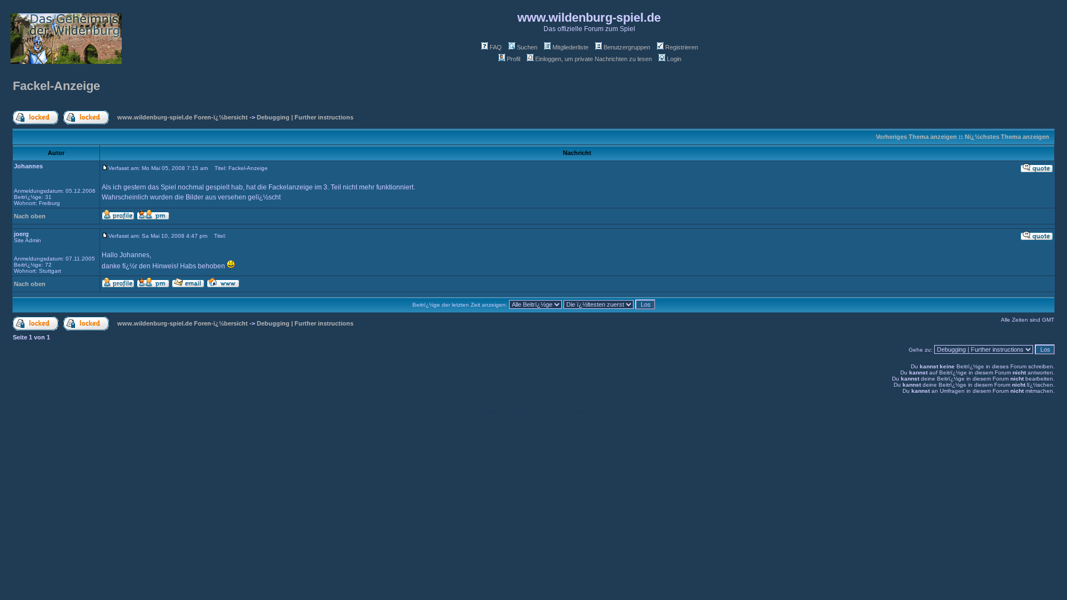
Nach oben (30, 216)
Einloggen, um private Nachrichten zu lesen (593, 59)
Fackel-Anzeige (56, 86)
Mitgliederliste (570, 47)
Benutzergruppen (627, 47)
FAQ (496, 47)
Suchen (527, 47)
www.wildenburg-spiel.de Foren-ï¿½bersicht (182, 117)
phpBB (516, 411)
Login (674, 59)
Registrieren (681, 47)
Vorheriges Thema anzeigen (916, 136)
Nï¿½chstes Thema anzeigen (1007, 136)
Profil (513, 59)
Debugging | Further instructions (305, 117)
